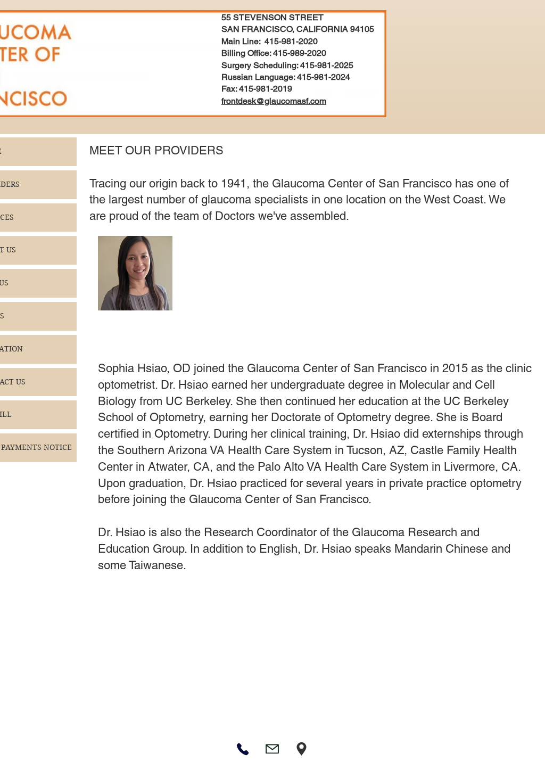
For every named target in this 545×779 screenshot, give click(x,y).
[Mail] (272, 748)
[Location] (301, 749)
